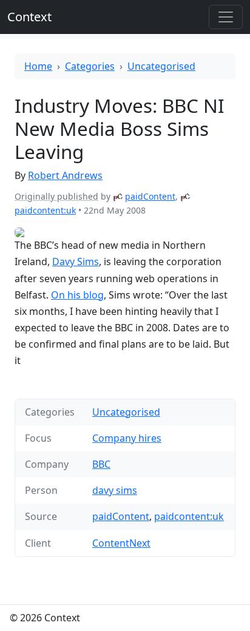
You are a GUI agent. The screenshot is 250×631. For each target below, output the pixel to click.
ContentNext (121, 543)
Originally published (56, 196)
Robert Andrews (65, 175)
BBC (101, 464)
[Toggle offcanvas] (226, 17)
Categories (90, 66)
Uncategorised (161, 66)
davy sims (114, 490)
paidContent (150, 196)
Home (38, 66)
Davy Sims (75, 261)
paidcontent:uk (45, 210)
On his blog (77, 295)
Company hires (126, 438)
